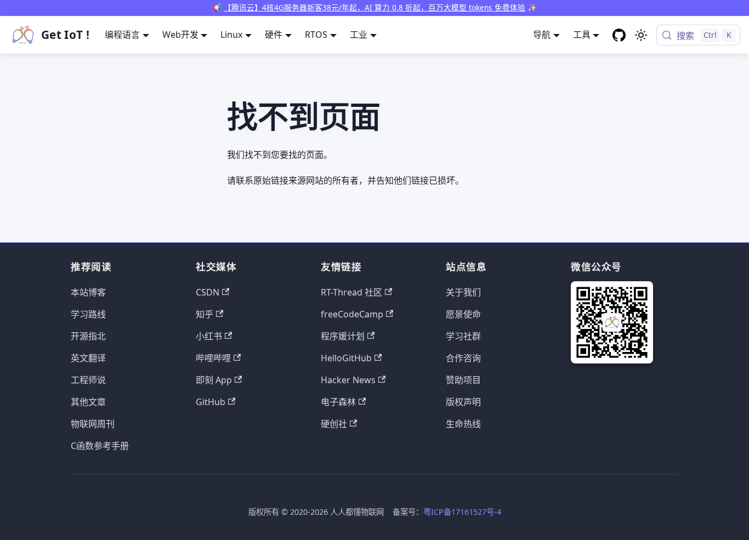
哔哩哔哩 (213, 358)
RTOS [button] (316, 35)
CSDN (207, 292)
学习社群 (463, 336)
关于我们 (463, 292)
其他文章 (88, 402)
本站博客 (88, 292)
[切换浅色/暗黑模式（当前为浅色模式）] (641, 35)
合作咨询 (463, 358)
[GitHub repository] (619, 35)
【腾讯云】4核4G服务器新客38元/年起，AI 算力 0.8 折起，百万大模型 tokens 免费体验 (374, 7)
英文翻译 (88, 358)
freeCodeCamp (352, 314)
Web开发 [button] (180, 35)
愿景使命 (463, 314)
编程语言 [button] (122, 35)
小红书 (209, 336)
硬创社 (334, 424)
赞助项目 (463, 380)
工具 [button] (582, 35)
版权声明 (463, 402)
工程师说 (88, 380)
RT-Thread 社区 (351, 292)
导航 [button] (542, 35)
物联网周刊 (93, 424)
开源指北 (88, 336)
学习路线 (88, 314)
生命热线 (463, 424)
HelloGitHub (346, 358)
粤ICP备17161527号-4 (462, 512)
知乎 (204, 314)
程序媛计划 (343, 336)
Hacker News (348, 380)
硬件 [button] (273, 35)
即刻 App (214, 380)
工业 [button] (358, 35)
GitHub (210, 402)
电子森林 (338, 402)
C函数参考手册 (100, 446)
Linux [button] (231, 35)
